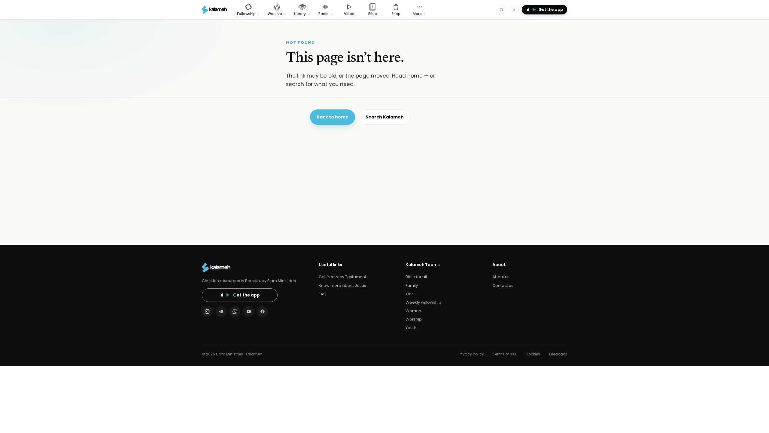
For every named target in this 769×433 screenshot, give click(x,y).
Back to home (332, 117)
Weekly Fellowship (423, 302)
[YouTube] (248, 311)
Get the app (246, 295)
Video (349, 13)
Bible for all (416, 277)
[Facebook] (262, 311)
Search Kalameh (385, 117)
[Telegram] (221, 311)
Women (413, 311)
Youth (411, 327)
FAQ (323, 294)
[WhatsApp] (234, 311)
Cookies (532, 354)
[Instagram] (207, 311)
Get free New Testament (342, 277)
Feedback (558, 354)
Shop (395, 13)
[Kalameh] (214, 9)
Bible (372, 13)
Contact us (502, 285)
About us (500, 277)
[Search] (501, 9)
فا (513, 9)
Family (412, 285)
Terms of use (504, 354)
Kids (410, 294)
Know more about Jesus (342, 285)
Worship (414, 319)
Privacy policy (471, 354)
